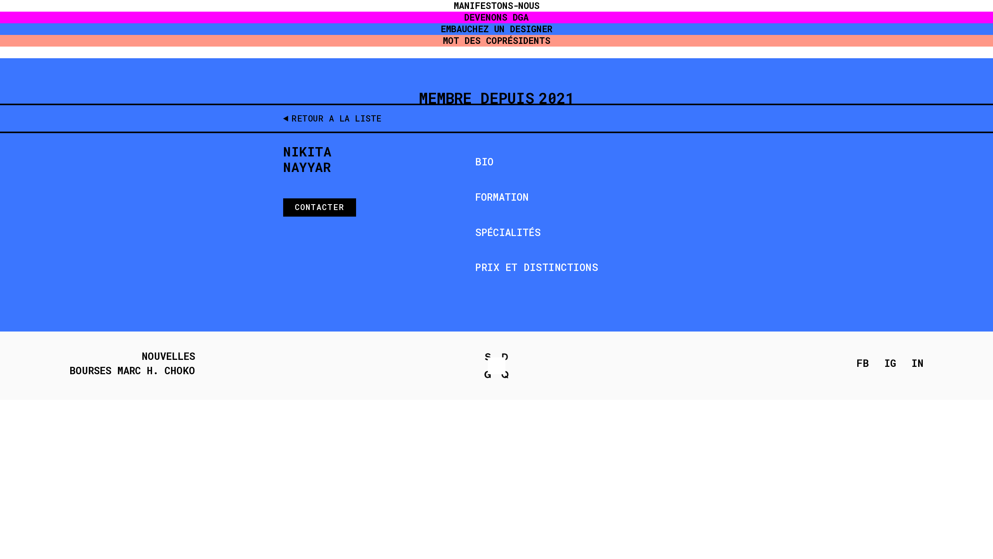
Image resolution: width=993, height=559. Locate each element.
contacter (319, 207)
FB (862, 363)
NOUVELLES (168, 356)
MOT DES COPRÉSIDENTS (496, 40)
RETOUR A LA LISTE (336, 118)
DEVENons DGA (496, 17)
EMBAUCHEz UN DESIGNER (496, 29)
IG (890, 363)
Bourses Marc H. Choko (132, 371)
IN (918, 363)
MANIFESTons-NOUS (497, 5)
